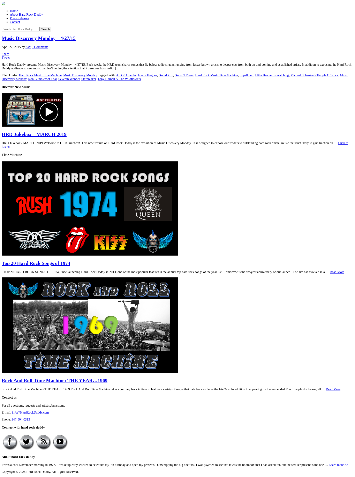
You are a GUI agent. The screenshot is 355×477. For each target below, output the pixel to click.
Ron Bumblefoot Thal (42, 79)
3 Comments (40, 47)
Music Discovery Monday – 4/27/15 (39, 38)
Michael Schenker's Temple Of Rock (314, 75)
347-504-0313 (21, 419)
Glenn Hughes (147, 75)
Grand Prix (166, 75)
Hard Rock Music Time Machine (40, 75)
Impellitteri (247, 75)
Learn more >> (338, 465)
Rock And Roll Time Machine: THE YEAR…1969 (54, 380)
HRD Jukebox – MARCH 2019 (34, 134)
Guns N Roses (184, 75)
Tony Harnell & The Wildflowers (119, 79)
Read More (337, 272)
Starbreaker (88, 79)
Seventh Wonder (69, 79)
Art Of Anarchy (126, 75)
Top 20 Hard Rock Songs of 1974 (36, 263)
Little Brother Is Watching (272, 75)
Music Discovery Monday (80, 75)
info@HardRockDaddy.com (30, 412)
